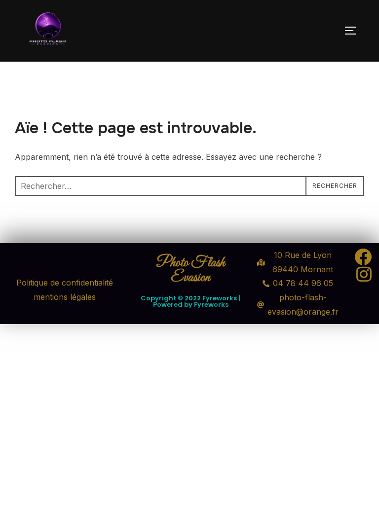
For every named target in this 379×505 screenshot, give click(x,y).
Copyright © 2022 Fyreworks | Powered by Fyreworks (190, 301)
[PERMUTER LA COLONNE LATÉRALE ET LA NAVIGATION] (354, 30)
